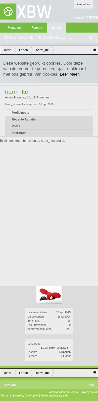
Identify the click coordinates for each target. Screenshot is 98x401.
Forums (37, 27)
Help (91, 384)
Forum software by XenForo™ (20, 395)
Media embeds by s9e (54, 395)
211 (68, 328)
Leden (56, 27)
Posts (16, 126)
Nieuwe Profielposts (51, 37)
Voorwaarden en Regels (63, 391)
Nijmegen (65, 351)
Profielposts (20, 112)
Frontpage (15, 27)
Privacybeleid (88, 391)
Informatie (19, 133)
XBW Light (10, 384)
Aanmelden (83, 4)
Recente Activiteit (21, 37)
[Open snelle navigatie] (94, 50)
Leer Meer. (70, 74)
